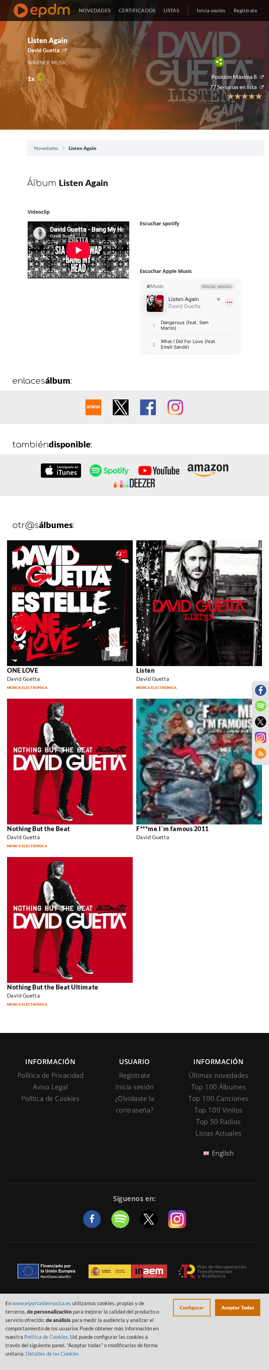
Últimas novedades (219, 1075)
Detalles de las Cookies (52, 1353)
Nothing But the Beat (38, 829)
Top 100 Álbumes (218, 1086)
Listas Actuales (218, 1133)
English (223, 1153)
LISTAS (171, 10)
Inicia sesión (211, 10)
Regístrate (245, 10)
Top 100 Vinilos (218, 1110)
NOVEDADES (95, 10)
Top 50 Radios (218, 1121)
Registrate (134, 1075)
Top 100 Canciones (218, 1098)
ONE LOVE (22, 670)
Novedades (46, 148)
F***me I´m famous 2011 (172, 829)
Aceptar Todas (237, 1307)
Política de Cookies (50, 1098)
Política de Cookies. (46, 1337)
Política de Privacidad (51, 1075)
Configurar (192, 1307)
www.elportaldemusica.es (41, 1303)
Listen (145, 670)
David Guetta (44, 50)
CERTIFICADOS (137, 10)
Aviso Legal (50, 1086)
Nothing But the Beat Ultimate (52, 987)
